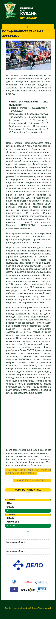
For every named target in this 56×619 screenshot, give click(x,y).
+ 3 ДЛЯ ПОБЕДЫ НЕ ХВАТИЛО (32, 480)
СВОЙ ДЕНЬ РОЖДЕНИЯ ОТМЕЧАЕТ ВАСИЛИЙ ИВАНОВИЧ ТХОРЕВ (28, 471)
